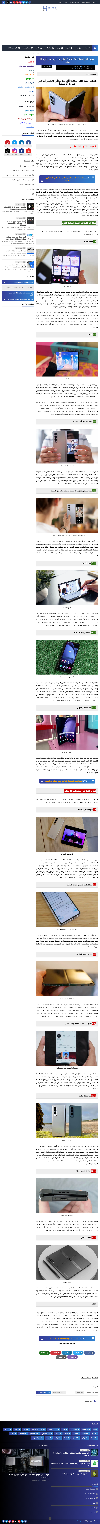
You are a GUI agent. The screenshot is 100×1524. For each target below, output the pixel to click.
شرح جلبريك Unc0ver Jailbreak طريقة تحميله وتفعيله (16, 251)
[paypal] (11, 2)
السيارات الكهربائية (37, 1429)
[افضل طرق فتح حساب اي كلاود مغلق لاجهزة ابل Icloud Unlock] (30, 236)
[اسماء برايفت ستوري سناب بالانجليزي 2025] (94, 1473)
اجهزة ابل (85, 1429)
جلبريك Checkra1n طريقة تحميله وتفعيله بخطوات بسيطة (15, 208)
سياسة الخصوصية (86, 2)
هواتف (73, 69)
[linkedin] (26, 2)
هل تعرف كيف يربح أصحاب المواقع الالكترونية (18, 175)
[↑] (50, 1518)
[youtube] (17, 2)
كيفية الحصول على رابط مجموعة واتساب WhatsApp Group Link (70, 1464)
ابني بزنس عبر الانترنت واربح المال (21, 170)
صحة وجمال (26, 48)
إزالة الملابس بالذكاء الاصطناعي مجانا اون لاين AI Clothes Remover (71, 1453)
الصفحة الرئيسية (88, 69)
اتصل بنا (61, 2)
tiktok (29, 194)
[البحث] (3, 2)
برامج (93, 1433)
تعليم (75, 1433)
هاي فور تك (79, 1521)
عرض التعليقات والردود (43, 1392)
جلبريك (57, 1433)
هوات (65, 1438)
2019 (38, 189)
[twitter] (23, 2)
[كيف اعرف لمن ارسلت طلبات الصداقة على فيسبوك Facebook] (30, 264)
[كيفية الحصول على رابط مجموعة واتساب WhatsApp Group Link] (94, 1463)
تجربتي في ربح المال (25, 166)
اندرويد (68, 48)
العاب (37, 48)
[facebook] (29, 2)
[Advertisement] (50, 30)
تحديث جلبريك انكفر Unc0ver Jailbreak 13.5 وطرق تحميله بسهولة (16, 222)
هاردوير (75, 1438)
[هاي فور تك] (50, 8)
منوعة (93, 1438)
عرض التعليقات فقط (58, 1392)
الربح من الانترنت (12, 48)
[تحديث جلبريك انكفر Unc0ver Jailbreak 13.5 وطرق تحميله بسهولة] (30, 220)
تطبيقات (84, 1433)
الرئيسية (95, 2)
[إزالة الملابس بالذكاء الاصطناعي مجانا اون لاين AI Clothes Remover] (94, 1452)
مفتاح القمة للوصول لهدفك (26, 118)
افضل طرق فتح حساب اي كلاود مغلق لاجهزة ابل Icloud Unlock (15, 237)
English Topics (37, 1438)
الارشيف (93, 1508)
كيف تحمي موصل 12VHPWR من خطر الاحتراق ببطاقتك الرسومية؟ (28, 1476)
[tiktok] (8, 2)
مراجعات (48, 48)
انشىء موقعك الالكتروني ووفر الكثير (20, 180)
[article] (52, 1368)
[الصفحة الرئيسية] (95, 48)
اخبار (86, 48)
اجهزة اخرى (73, 1429)
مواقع (84, 1438)
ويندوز (58, 48)
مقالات (12, 1433)
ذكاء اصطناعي (35, 53)
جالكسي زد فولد (62, 483)
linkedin (29, 189)
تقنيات (78, 69)
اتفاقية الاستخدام (74, 2)
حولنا (66, 2)
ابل (77, 48)
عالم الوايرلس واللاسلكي (24, 184)
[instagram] (20, 2)
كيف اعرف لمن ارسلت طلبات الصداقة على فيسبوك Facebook (15, 265)
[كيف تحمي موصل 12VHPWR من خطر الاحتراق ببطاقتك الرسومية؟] (25, 1461)
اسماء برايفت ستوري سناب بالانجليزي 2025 (76, 1473)
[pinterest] (14, 2)
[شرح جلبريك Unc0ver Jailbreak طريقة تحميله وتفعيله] (30, 250)
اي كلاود (6, 1429)
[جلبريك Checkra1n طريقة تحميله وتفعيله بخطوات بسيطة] (30, 206)
